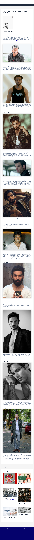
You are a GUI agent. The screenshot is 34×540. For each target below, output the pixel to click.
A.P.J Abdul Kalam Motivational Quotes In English (23, 514)
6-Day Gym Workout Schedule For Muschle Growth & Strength (24, 503)
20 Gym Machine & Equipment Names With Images (9, 498)
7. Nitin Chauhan (6, 25)
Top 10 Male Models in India (7, 18)
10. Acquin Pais (6, 28)
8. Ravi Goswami (6, 26)
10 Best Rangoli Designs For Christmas (9, 484)
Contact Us (26, 528)
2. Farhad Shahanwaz (7, 20)
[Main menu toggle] (32, 2)
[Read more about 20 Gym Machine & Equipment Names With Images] (9, 492)
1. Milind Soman (6, 19)
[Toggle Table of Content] (11, 17)
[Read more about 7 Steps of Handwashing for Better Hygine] (9, 511)
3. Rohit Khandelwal (6, 21)
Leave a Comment (5, 499)
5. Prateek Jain (6, 23)
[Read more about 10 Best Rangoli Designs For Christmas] (9, 478)
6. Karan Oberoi (6, 24)
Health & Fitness (10, 499)
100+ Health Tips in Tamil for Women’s (24, 483)
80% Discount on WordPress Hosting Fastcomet (26, 529)
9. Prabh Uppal (6, 27)
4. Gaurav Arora (6, 22)
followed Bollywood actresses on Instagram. (20, 40)
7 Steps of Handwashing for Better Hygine (9, 517)
